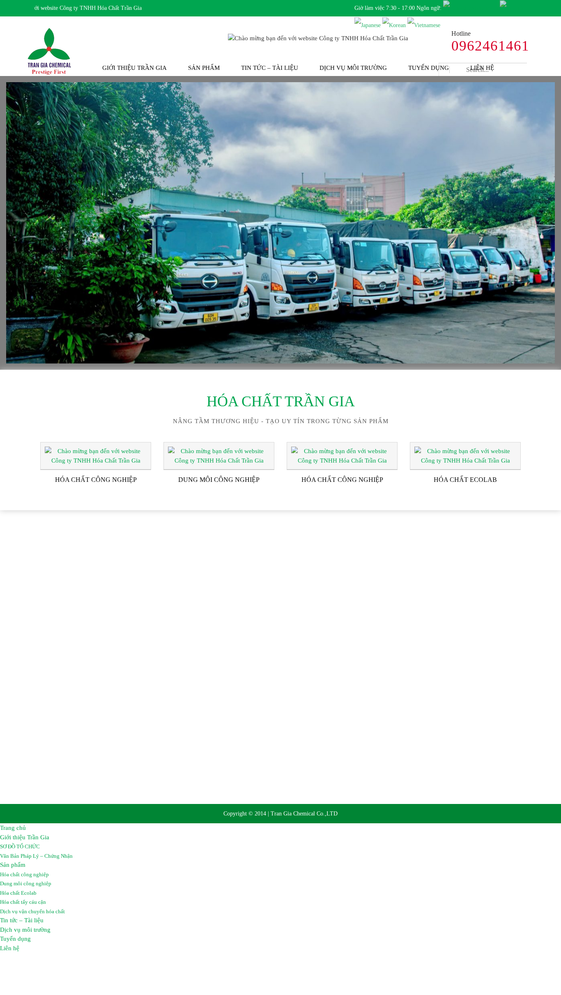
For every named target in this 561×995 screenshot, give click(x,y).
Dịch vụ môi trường (353, 67)
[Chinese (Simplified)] (470, 8)
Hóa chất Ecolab (18, 893)
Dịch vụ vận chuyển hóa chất (32, 911)
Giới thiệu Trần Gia (134, 67)
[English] (512, 8)
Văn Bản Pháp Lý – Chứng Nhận (36, 856)
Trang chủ (13, 828)
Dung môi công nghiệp (25, 883)
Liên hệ (482, 67)
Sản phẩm (204, 67)
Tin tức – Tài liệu (269, 67)
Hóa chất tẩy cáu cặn (23, 902)
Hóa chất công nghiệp (24, 874)
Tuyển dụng (428, 67)
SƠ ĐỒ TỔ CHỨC (20, 846)
